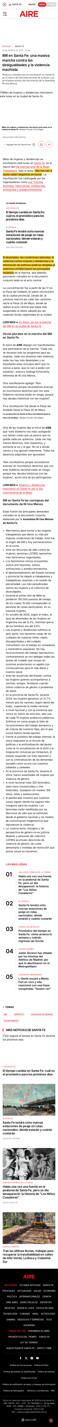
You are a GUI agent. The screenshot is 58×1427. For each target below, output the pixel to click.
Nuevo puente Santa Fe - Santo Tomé (29, 1348)
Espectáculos (29, 1302)
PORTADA (6, 46)
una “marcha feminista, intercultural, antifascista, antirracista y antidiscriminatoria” (24, 186)
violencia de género (42, 1014)
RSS (53, 1391)
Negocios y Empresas (31, 1319)
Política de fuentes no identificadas (19, 1372)
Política (12, 1296)
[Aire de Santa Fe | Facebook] (20, 1358)
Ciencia (46, 1296)
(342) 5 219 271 (43, 1406)
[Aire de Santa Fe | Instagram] (31, 1358)
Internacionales (29, 1296)
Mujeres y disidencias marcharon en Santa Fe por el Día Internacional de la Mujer (24, 489)
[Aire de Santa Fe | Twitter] (26, 1358)
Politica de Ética (41, 1365)
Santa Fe (19, 46)
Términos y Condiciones (38, 1391)
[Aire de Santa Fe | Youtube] (37, 1358)
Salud (37, 1291)
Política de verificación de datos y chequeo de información (29, 1384)
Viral (35, 1313)
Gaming (10, 1319)
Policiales (9, 1291)
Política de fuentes (46, 1372)
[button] (9, 13)
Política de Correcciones (21, 1365)
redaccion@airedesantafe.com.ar (32, 1412)
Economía (49, 1291)
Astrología (48, 1313)
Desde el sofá (25, 1308)
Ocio (49, 1319)
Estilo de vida (44, 1308)
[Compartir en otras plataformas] (49, 144)
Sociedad (29, 1325)
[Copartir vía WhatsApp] (41, 144)
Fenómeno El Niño (39, 1331)
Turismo (25, 1313)
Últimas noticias (30, 1285)
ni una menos (11, 1021)
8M (5, 1014)
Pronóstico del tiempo (22, 1337)
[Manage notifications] (51, 1420)
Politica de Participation (13, 1391)
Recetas (10, 1308)
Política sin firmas (29, 1378)
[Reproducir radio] (4, 4)
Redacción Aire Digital (14, 137)
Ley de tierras (29, 1342)
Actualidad (24, 1291)
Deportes (46, 1302)
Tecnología (10, 1313)
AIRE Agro (12, 1302)
